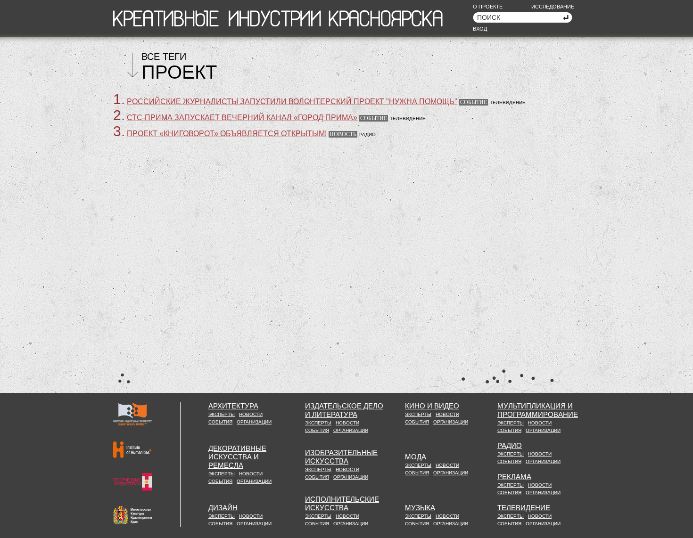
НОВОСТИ (251, 414)
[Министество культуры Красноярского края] (132, 515)
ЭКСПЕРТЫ (221, 414)
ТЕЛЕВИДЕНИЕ (523, 508)
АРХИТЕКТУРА (233, 406)
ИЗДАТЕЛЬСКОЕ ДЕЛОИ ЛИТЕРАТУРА (344, 410)
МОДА (415, 457)
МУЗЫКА (420, 508)
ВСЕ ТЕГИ (163, 56)
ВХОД (480, 29)
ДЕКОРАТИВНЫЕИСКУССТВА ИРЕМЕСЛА (237, 456)
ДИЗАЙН (223, 508)
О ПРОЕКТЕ (488, 6)
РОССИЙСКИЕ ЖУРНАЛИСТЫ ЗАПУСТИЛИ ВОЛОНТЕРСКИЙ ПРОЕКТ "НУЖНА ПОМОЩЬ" (292, 102)
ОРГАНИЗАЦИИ (254, 421)
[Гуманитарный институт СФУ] (132, 449)
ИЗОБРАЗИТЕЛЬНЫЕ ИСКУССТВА (341, 456)
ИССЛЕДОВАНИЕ (552, 6)
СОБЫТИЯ (220, 421)
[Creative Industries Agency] (132, 482)
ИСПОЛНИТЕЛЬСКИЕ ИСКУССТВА (342, 503)
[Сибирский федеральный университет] (132, 413)
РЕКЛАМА (514, 477)
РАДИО (509, 445)
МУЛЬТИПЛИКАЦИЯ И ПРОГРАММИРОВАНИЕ (537, 410)
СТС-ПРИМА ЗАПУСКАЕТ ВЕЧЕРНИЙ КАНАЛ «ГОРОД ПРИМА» (242, 118)
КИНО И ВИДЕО (432, 406)
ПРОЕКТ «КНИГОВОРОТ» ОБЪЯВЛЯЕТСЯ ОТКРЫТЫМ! (227, 134)
